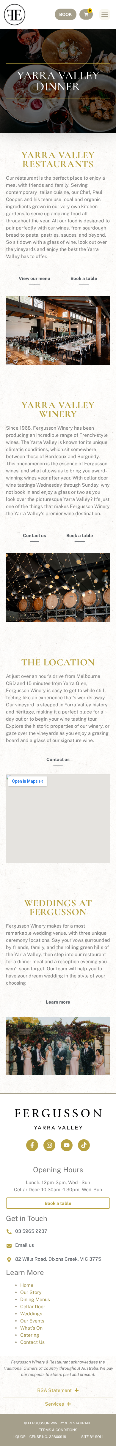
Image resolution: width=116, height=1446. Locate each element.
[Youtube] (67, 1145)
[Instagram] (49, 1145)
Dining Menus (35, 1299)
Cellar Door (32, 1306)
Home (26, 1285)
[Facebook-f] (32, 1145)
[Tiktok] (84, 1145)
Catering (29, 1335)
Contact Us (32, 1342)
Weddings (31, 1314)
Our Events (32, 1321)
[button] (104, 14)
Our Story (31, 1292)
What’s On (31, 1328)
